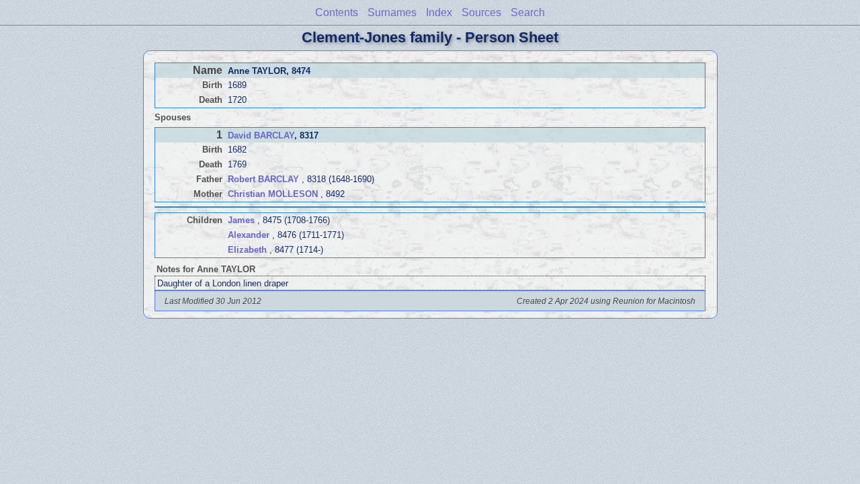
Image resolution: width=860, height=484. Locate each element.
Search (528, 12)
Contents (336, 12)
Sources (481, 12)
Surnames (392, 12)
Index (439, 12)
